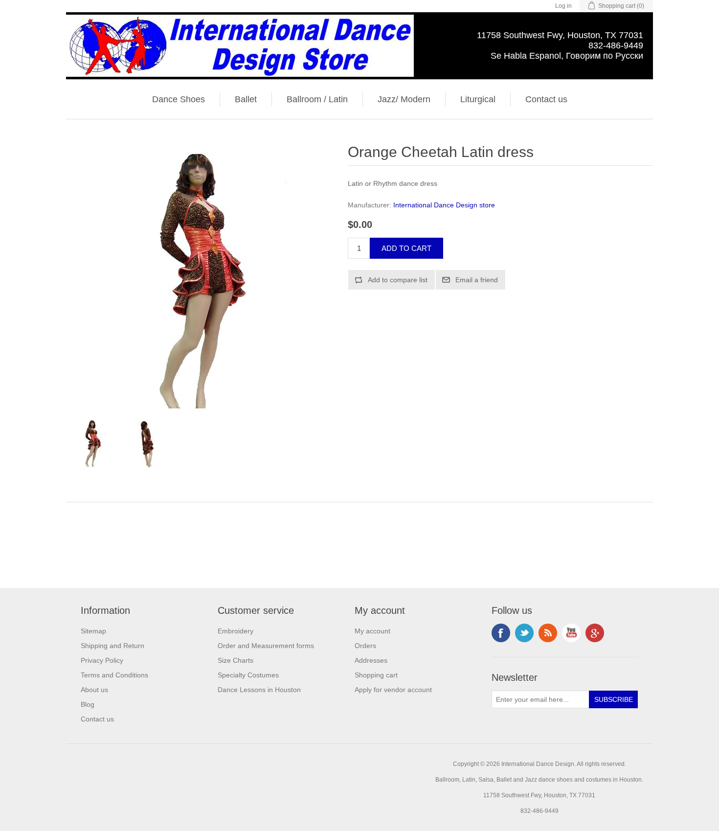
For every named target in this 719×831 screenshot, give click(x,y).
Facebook (501, 633)
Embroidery (235, 631)
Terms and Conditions (114, 675)
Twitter (524, 633)
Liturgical (477, 99)
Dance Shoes (178, 99)
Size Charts (235, 660)
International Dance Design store (444, 205)
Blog (87, 704)
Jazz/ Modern (404, 99)
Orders (365, 646)
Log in (563, 5)
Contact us (546, 99)
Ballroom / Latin (317, 99)
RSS (548, 633)
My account (372, 631)
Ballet (246, 99)
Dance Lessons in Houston (259, 690)
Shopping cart (376, 675)
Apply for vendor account (393, 690)
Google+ (594, 633)
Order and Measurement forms (266, 646)
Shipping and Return (112, 646)
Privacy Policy (102, 660)
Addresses (371, 660)
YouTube (571, 633)
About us (94, 690)
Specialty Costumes (248, 675)
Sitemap (93, 631)
